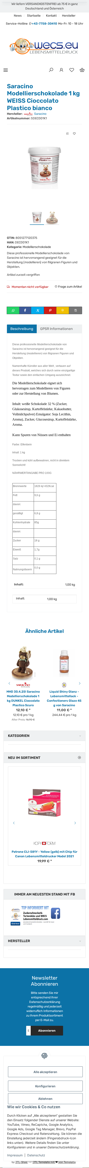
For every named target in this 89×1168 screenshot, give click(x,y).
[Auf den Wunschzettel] (74, 133)
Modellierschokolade (37, 247)
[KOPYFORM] (44, 843)
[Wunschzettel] (72, 70)
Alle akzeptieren (45, 1072)
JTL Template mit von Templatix (54, 1162)
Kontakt (51, 15)
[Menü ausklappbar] (6, 70)
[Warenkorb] (82, 70)
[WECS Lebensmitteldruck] (44, 47)
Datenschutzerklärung (44, 1002)
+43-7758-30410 (44, 23)
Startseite (34, 15)
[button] (51, 70)
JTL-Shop (21, 1162)
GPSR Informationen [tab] (56, 329)
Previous (8, 683)
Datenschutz (36, 1155)
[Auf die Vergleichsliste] (67, 133)
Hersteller (68, 15)
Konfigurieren (45, 1086)
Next (80, 683)
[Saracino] (23, 685)
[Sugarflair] (64, 685)
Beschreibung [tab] (21, 329)
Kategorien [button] (18, 736)
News (18, 15)
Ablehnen (45, 1098)
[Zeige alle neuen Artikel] (79, 758)
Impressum (15, 1155)
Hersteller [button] (19, 941)
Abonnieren (47, 1030)
